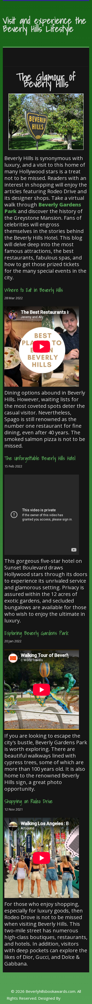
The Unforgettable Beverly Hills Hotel (39, 458)
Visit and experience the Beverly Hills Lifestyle (44, 24)
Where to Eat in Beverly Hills (33, 290)
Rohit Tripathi (73, 998)
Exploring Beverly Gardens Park (36, 633)
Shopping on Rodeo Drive (28, 801)
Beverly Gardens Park (42, 208)
